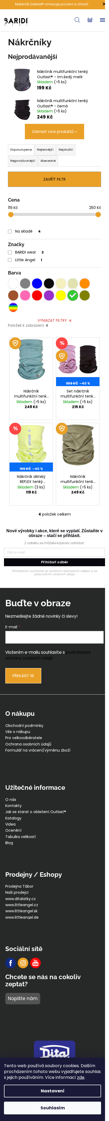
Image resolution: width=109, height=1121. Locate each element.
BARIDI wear (29, 252)
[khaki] (84, 295)
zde (80, 1077)
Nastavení (53, 1091)
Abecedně (48, 161)
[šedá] (25, 283)
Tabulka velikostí (20, 836)
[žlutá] (61, 295)
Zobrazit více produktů (53, 131)
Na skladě (28, 231)
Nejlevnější (45, 149)
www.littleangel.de (22, 917)
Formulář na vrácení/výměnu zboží (37, 750)
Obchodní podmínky (24, 725)
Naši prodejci (17, 892)
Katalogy (13, 818)
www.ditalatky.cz (20, 898)
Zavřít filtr (54, 179)
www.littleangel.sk (21, 911)
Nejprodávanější (22, 161)
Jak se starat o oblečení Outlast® (35, 811)
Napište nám (23, 998)
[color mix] (13, 307)
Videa (10, 824)
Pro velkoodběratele (23, 737)
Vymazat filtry (52, 320)
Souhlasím (52, 1108)
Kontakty (13, 805)
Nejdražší (66, 149)
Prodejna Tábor (19, 886)
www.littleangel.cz (21, 905)
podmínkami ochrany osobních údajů (47, 655)
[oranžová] (84, 283)
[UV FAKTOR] (31, 362)
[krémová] (61, 283)
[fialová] (49, 295)
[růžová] (25, 295)
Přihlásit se (23, 675)
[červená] (37, 295)
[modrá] (37, 283)
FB (10, 963)
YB (35, 963)
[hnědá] (13, 295)
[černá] (49, 283)
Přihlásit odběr (54, 562)
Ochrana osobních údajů (28, 744)
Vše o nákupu (17, 731)
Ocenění (13, 830)
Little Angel (28, 260)
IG (23, 963)
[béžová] (72, 283)
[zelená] (72, 295)
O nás (10, 799)
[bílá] (13, 283)
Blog (9, 842)
